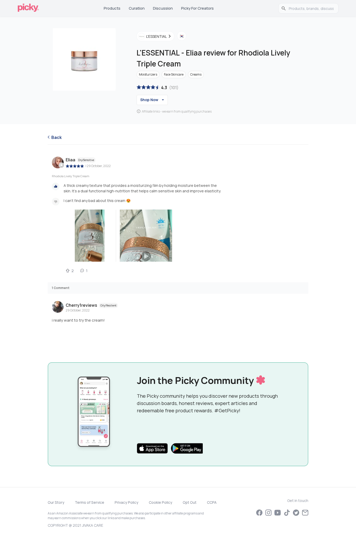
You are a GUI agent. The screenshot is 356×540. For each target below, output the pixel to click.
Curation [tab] (137, 8)
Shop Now (149, 99)
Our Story (56, 502)
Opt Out (190, 502)
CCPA (212, 502)
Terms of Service (89, 502)
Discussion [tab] (163, 8)
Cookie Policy (160, 502)
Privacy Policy (126, 502)
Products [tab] (112, 8)
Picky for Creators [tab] (197, 8)
